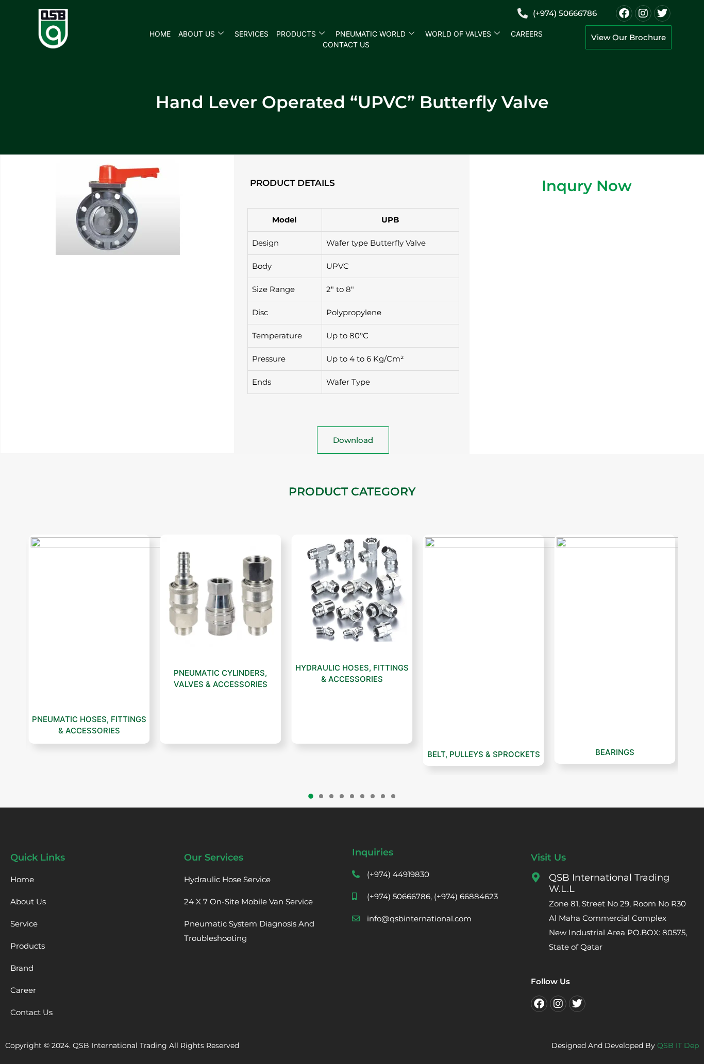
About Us (196, 33)
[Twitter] (662, 13)
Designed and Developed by (625, 1045)
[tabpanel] (353, 307)
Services (251, 33)
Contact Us (346, 44)
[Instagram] (643, 13)
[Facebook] (624, 13)
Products (296, 33)
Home (160, 33)
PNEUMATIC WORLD (371, 33)
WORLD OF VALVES (458, 33)
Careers (527, 33)
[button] (310, 796)
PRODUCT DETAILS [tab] (292, 183)
